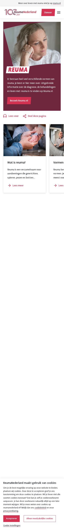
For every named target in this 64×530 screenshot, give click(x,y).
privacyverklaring (10, 511)
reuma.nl (57, 3)
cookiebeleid (40, 508)
